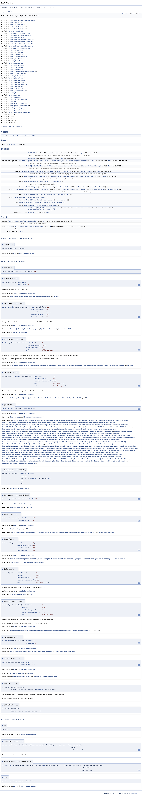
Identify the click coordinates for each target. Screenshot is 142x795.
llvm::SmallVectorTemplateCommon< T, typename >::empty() (30, 559)
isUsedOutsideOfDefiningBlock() (69, 437)
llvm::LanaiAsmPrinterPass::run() (92, 454)
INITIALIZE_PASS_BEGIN (36, 208)
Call (55, 195)
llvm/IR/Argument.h (16, 50)
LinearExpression (21, 189)
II (27, 529)
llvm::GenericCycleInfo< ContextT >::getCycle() (66, 559)
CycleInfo (98, 187)
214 (14, 555)
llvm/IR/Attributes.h (16, 52)
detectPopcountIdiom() (76, 427)
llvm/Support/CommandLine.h (19, 105)
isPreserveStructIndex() (87, 532)
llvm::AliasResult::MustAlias (43, 652)
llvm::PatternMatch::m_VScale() (20, 297)
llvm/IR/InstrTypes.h (16, 78)
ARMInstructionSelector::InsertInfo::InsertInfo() (92, 435)
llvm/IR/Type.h (14, 93)
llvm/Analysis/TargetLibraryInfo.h (21, 46)
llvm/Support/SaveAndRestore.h (20, 112)
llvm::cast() (13, 329)
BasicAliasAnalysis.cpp (26, 253)
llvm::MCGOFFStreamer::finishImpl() (14, 431)
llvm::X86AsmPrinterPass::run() (111, 457)
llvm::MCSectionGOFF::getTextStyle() (14, 435)
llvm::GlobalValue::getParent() (34, 417)
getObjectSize (33, 161)
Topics (21, 7)
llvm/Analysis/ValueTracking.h (20, 48)
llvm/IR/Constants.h (16, 59)
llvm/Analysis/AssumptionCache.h (21, 35)
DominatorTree (65, 187)
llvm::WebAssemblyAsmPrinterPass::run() (87, 457)
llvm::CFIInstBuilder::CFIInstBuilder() (14, 423)
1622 (14, 504)
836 (14, 525)
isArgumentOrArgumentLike (37, 205)
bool (93, 161)
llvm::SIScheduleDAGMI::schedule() (62, 459)
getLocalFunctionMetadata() (123, 431)
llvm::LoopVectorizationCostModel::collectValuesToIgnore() (72, 423)
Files (45, 7)
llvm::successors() (120, 559)
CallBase (49, 195)
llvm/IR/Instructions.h (17, 82)
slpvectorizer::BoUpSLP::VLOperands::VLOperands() (19, 463)
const (41, 161)
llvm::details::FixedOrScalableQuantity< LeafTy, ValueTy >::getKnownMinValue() (56, 366)
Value (46, 161)
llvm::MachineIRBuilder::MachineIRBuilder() (61, 440)
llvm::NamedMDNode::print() (33, 450)
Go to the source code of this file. (11, 126)
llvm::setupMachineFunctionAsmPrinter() (116, 459)
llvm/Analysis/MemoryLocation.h (20, 44)
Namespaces (28, 7)
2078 (14, 734)
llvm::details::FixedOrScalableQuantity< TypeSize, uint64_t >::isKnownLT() (68, 630)
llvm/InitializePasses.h (18, 99)
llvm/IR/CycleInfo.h (16, 61)
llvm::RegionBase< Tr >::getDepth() (101, 431)
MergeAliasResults (34, 202)
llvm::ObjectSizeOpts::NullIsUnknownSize (44, 398)
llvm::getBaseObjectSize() (20, 398)
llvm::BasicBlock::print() (97, 448)
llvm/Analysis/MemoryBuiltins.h (20, 42)
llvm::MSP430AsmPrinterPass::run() (14, 457)
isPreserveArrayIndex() (71, 532)
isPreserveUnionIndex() (106, 532)
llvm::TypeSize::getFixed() (20, 366)
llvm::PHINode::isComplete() (30, 437)
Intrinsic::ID (63, 195)
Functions (133, 13)
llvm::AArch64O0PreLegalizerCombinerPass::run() (101, 452)
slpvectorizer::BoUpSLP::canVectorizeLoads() (113, 420)
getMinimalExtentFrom (35, 171)
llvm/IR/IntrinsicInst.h (18, 84)
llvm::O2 (30, 673)
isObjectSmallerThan (35, 166)
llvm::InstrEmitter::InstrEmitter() (119, 435)
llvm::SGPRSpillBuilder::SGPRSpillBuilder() (16, 461)
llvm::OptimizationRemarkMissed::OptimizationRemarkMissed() (23, 448)
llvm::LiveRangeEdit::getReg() (78, 433)
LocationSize (66, 171)
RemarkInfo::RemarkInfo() (75, 452)
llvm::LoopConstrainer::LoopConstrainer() (33, 440)
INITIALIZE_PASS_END (35, 210)
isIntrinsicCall (34, 195)
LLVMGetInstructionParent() (126, 437)
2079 (14, 786)
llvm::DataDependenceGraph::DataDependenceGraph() (49, 427)
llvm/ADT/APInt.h (15, 22)
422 (14, 325)
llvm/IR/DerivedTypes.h (17, 65)
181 (14, 591)
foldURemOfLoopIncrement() (37, 431)
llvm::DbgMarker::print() (114, 448)
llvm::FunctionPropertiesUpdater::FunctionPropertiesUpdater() (68, 431)
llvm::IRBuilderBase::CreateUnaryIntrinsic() (16, 427)
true (21, 231)
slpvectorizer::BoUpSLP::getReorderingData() (104, 433)
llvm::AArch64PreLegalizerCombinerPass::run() (17, 454)
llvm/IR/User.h (14, 95)
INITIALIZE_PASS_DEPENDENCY (20, 488)
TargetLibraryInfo (80, 161)
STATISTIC (31, 153)
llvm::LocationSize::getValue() (93, 366)
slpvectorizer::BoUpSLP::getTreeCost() (40, 435)
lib (2, 11)
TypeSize (22, 161)
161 (14, 362)
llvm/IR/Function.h (16, 69)
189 (14, 293)
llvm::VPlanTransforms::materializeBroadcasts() (74, 442)
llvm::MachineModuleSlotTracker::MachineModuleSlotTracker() (98, 440)
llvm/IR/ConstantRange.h (18, 56)
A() (11, 652)
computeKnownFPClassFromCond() (104, 423)
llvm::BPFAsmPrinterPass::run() (69, 454)
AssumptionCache (98, 189)
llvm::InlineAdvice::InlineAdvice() (64, 435)
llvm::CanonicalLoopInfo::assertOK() (86, 420)
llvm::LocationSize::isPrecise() (114, 366)
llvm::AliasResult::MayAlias (24, 652)
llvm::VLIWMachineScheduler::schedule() (87, 459)
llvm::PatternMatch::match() (40, 297)
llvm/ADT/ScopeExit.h (16, 24)
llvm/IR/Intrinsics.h (16, 86)
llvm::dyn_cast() (34, 329)
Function (22, 197)
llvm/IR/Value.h (14, 97)
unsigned (83, 189)
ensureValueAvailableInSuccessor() (105, 429)
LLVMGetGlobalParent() (108, 437)
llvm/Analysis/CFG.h (16, 37)
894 (14, 413)
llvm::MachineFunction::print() (12, 450)
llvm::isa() (61, 329)
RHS (69, 329)
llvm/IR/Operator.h (16, 88)
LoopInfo (83, 187)
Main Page (5, 7)
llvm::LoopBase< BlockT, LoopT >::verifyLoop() (109, 461)
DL (66, 161)
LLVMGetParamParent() (10, 440)
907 (14, 670)
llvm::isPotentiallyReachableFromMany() (97, 559)
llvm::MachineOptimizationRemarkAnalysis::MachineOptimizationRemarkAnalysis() (30, 442)
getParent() (13, 673)
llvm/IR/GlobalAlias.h (17, 74)
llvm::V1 (56, 297)
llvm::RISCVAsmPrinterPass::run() (38, 457)
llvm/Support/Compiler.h (18, 108)
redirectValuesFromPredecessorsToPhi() (122, 450)
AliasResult (22, 202)
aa (43, 221)
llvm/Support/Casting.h (17, 103)
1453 (14, 648)
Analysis (7, 11)
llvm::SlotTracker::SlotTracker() (40, 461)
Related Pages (14, 7)
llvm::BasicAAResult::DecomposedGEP (22, 136)
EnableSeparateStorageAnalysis (31, 226)
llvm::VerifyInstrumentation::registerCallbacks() (50, 452)
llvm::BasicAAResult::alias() (21, 677)
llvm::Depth (22, 329)
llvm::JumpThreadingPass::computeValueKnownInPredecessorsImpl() (25, 425)
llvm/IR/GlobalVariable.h (18, 76)
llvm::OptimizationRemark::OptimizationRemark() (62, 444)
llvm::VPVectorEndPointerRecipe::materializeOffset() (108, 442)
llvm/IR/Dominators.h (16, 67)
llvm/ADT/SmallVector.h (17, 29)
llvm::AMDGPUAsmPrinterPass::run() (46, 454)
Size (65, 166)
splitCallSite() (56, 461)
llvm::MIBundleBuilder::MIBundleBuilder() (16, 444)
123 (14, 627)
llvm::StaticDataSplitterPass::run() (60, 457)
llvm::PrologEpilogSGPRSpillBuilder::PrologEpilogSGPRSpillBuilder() (85, 450)
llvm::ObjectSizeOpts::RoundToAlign (70, 398)
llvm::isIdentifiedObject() (35, 630)
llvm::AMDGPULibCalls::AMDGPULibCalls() (26, 420)
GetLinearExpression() (50, 329)
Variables (139, 13)
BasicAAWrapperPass (53, 208)
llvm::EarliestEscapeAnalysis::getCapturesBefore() (28, 562)
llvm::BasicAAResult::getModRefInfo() (24, 532)
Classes (38, 7)
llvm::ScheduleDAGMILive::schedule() (37, 459)
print (4, 781)
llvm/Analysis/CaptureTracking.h (21, 39)
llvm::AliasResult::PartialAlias (65, 652)
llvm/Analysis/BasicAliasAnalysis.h (22, 20)
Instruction (47, 187)
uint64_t (130, 366)
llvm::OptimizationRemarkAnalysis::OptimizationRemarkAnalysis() (24, 446)
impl (99, 208)
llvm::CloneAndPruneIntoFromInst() (39, 423)
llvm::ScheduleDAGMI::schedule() (13, 459)
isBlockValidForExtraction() (11, 437)
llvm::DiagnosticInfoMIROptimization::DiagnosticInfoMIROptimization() (109, 427)
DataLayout (60, 161)
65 (14, 253)
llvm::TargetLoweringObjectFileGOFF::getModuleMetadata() (22, 433)
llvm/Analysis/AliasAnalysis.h (20, 33)
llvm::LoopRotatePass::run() (113, 454)
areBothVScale (33, 181)
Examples (53, 7)
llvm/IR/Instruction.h (17, 80)
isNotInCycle (32, 187)
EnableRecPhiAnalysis (28, 221)
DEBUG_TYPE (12, 144)
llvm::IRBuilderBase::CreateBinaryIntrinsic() (63, 425)
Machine (20, 781)
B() (13, 652)
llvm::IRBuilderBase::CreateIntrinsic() (91, 425)
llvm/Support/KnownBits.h (18, 110)
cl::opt (10, 221)
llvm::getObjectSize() (19, 594)
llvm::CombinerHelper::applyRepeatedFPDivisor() (57, 420)
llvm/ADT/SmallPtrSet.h (17, 27)
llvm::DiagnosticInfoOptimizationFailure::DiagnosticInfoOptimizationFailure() (67, 429)
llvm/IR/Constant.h (16, 54)
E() (41, 329)
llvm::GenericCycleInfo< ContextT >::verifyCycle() (77, 461)
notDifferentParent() (37, 444)
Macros (128, 13)
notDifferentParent (35, 200)
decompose (80, 153)
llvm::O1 (21, 673)
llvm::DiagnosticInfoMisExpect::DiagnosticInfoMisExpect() (21, 429)
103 (14, 394)
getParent (31, 197)
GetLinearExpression (35, 189)
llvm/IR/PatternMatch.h (17, 91)
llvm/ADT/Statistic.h (16, 31)
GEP (62, 158)
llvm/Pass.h (13, 101)
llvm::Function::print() (130, 448)
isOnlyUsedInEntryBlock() (49, 437)
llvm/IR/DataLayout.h (16, 63)
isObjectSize (32, 176)
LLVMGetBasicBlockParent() (90, 437)
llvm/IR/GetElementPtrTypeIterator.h (22, 71)
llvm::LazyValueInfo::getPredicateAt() (55, 433)
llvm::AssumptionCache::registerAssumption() (17, 452)
